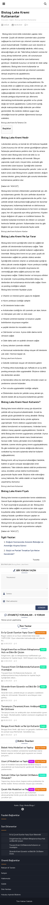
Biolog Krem (16, 564)
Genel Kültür (40, 633)
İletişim (4, 873)
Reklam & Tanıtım (8, 868)
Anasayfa (4, 20)
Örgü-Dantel (40, 748)
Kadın (31, 761)
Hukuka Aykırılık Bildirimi (11, 894)
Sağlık (11, 20)
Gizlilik (3, 884)
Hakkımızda (5, 878)
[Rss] (22, 809)
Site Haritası (6, 889)
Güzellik (42, 775)
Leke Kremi (24, 564)
